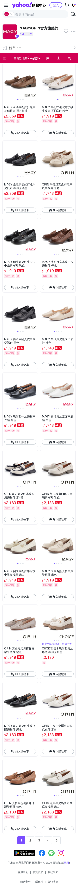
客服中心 (23, 872)
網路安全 (25, 881)
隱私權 (39, 881)
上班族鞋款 (61, 58)
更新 (66, 862)
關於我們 (38, 872)
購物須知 (53, 872)
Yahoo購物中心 (29, 5)
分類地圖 (53, 881)
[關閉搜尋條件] (11, 14)
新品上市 (15, 48)
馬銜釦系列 (72, 58)
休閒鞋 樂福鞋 (50, 58)
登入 (56, 5)
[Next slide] (35, 80)
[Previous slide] (5, 80)
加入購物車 (22, 133)
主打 (6, 58)
